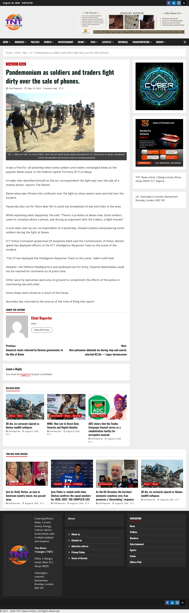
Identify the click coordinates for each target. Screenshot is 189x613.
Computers (12, 64)
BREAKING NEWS (16, 484)
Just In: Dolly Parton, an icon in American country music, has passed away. (25, 495)
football (58, 484)
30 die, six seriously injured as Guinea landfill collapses (22, 425)
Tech (93, 42)
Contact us (76, 540)
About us (75, 534)
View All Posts (41, 329)
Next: (98, 350)
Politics (35, 42)
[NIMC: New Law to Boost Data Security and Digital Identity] (66, 407)
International (105, 484)
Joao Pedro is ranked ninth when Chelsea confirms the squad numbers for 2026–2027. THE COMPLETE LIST (71, 495)
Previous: (34, 350)
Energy (159, 42)
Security (76, 416)
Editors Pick (135, 562)
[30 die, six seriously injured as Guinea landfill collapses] (25, 407)
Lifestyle (106, 42)
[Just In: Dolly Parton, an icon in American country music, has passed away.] (27, 474)
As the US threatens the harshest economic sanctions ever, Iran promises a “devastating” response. (115, 495)
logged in (25, 374)
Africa (12, 416)
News (5, 42)
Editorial (123, 42)
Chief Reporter (15, 88)
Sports (47, 42)
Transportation (140, 42)
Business (19, 42)
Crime (81, 42)
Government (56, 416)
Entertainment (65, 42)
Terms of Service (79, 558)
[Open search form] (185, 42)
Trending (77, 484)
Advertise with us (79, 546)
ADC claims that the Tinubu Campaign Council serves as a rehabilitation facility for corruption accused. (104, 429)
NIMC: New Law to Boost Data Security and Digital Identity (63, 425)
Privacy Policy (78, 552)
